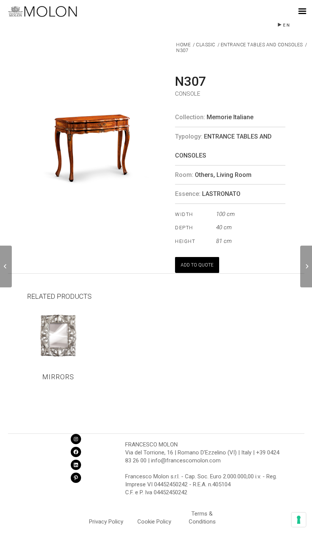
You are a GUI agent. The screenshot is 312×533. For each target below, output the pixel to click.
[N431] (306, 266)
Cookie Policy (154, 521)
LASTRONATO (221, 193)
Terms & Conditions (202, 514)
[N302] (6, 266)
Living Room (234, 174)
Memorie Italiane (230, 117)
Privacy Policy (106, 521)
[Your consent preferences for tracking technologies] (298, 519)
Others (204, 174)
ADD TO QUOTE (197, 265)
